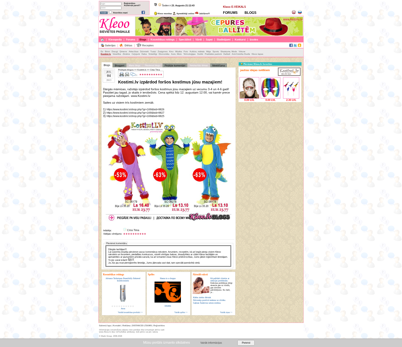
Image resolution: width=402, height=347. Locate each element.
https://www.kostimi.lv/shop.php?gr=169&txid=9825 (135, 116)
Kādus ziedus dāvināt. (202, 297)
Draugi (115, 51)
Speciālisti (185, 39)
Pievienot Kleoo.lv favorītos (257, 64)
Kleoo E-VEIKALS (234, 6)
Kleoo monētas (164, 14)
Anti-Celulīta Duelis (241, 54)
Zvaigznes (163, 51)
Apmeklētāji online (185, 14)
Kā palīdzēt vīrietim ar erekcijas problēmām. (221, 285)
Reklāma (126, 326)
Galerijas (110, 45)
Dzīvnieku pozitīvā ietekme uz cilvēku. (209, 300)
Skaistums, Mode (228, 51)
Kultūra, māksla (197, 51)
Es (102, 51)
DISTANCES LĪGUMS (142, 326)
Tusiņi (153, 51)
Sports (216, 51)
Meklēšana (218, 65)
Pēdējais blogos (126, 70)
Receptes (148, 45)
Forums (130, 39)
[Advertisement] (269, 129)
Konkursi (240, 39)
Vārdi (198, 39)
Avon (123, 308)
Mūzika (178, 51)
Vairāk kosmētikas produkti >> (130, 312)
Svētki (200, 54)
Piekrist (246, 342)
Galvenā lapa (105, 326)
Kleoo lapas (257, 54)
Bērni (107, 51)
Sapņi (209, 39)
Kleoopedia (115, 39)
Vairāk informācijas (211, 342)
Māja (208, 51)
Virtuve (242, 51)
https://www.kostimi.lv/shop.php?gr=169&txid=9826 (135, 109)
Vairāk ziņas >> (226, 312)
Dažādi (226, 54)
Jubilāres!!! (204, 14)
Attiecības (133, 51)
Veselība (117, 54)
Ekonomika (164, 54)
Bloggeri (119, 65)
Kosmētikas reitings (163, 39)
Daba (144, 54)
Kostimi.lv (106, 54)
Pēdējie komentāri (175, 65)
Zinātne (126, 54)
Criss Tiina (155, 70)
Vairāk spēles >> (181, 312)
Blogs (142, 39)
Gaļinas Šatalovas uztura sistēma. (207, 303)
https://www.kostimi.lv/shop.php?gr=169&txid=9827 (135, 112)
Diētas (128, 45)
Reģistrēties (129, 3)
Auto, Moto (176, 54)
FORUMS (230, 12)
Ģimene (123, 51)
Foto (186, 51)
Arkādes (167, 306)
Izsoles (254, 39)
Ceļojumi (136, 54)
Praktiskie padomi (213, 54)
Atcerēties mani (120, 13)
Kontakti (117, 326)
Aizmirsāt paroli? (132, 5)
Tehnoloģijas (189, 54)
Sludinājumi (224, 39)
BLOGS (250, 12)
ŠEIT (131, 259)
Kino (171, 51)
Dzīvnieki (144, 51)
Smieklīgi (152, 54)
